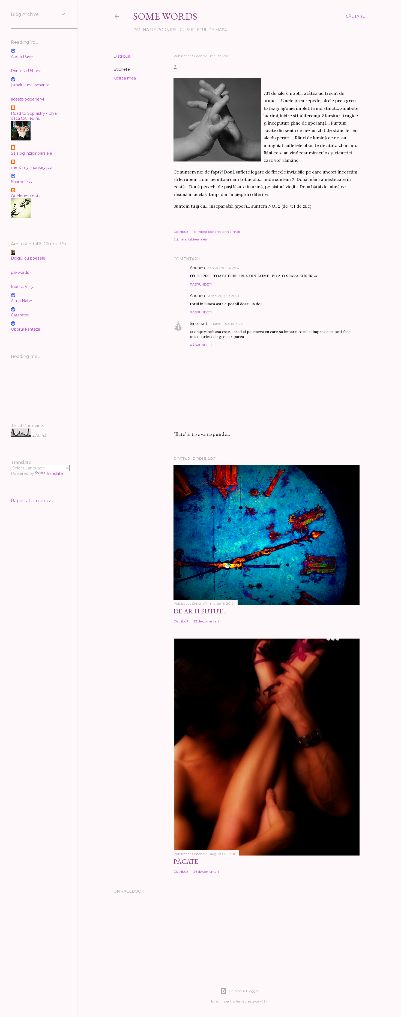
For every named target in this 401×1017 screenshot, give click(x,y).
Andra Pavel (22, 56)
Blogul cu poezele (28, 258)
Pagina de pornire (155, 29)
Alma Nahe (21, 300)
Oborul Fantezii (25, 329)
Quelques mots (25, 195)
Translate (54, 473)
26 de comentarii (206, 871)
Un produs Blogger (244, 991)
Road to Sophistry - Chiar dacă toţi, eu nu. (34, 116)
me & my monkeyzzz (31, 167)
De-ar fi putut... (199, 611)
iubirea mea (124, 78)
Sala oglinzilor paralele (31, 153)
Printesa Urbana (26, 70)
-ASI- (264, 1001)
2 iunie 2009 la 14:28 (226, 324)
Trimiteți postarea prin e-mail (216, 232)
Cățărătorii (20, 315)
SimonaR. (199, 323)
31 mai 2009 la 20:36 (223, 296)
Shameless (21, 181)
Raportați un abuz (31, 500)
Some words (165, 16)
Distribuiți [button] (122, 56)
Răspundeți (201, 284)
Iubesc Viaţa (22, 286)
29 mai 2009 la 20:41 (223, 268)
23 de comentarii (206, 621)
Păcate (185, 861)
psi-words (20, 272)
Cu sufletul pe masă (203, 29)
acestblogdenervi (27, 99)
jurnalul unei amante (30, 85)
